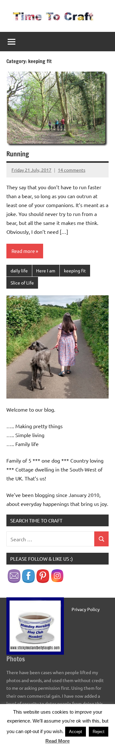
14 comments (71, 170)
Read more (23, 251)
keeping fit (75, 270)
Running (17, 154)
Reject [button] (98, 731)
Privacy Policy (86, 609)
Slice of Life (22, 282)
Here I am (45, 270)
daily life (19, 270)
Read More (57, 741)
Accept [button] (75, 731)
